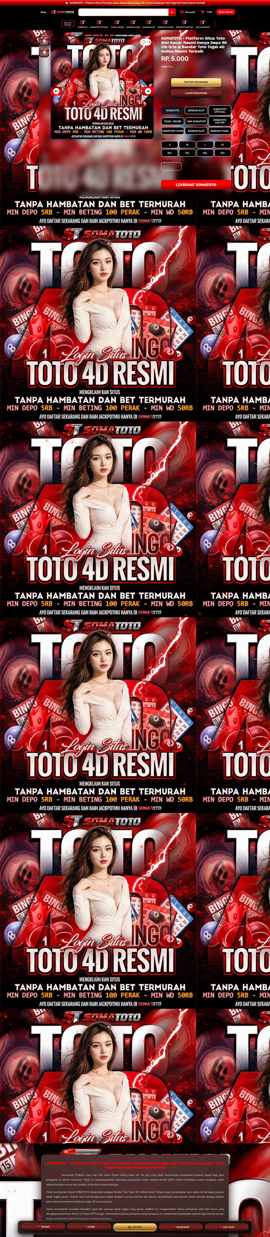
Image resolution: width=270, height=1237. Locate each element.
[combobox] (124, 12)
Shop (43, 12)
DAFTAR (136, 1226)
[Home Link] (62, 12)
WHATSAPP (183, 1226)
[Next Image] (148, 91)
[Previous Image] (56, 91)
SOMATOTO (53, 1175)
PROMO (45, 1226)
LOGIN (91, 1226)
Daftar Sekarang (196, 82)
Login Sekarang (196, 93)
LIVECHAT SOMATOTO (196, 184)
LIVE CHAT (229, 1226)
